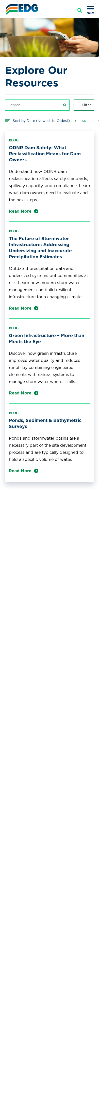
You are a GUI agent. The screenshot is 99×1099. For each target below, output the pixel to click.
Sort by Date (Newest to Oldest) (41, 120)
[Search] (79, 10)
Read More (20, 211)
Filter (86, 105)
